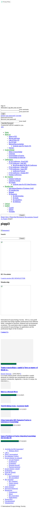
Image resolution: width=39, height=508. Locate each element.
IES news (8, 474)
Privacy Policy (6, 1)
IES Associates (14, 496)
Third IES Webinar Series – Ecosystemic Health (15, 406)
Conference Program (19, 171)
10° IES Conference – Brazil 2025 (18, 161)
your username (24, 109)
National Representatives (16, 144)
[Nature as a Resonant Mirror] (6, 388)
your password (24, 111)
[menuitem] (7, 206)
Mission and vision (14, 138)
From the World (10, 472)
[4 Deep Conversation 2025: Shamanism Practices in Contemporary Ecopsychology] (6, 416)
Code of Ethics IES (14, 140)
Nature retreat (13, 483)
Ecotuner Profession (15, 179)
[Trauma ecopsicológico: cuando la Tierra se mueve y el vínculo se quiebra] (17, 362)
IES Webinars (17, 202)
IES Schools (12, 182)
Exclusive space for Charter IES (22, 146)
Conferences (9, 159)
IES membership (14, 190)
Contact (7, 204)
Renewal (11, 192)
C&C (7, 452)
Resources (8, 490)
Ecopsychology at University (17, 157)
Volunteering (9, 503)
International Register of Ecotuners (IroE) (21, 188)
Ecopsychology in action (8, 364)
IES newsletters (17, 200)
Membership (9, 186)
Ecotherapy (13, 461)
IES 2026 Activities (18, 196)
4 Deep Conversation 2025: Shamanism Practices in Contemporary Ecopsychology (16, 421)
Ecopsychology (9, 150)
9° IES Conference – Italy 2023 (17, 163)
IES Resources (13, 194)
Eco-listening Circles (12, 456)
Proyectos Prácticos (11, 488)
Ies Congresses (14, 476)
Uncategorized (10, 501)
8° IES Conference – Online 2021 (18, 167)
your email (22, 121)
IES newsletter (14, 478)
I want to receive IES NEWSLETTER (13, 278)
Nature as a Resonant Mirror (9, 392)
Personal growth (14, 465)
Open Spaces (9, 487)
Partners (11, 148)
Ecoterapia (8, 470)
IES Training (9, 177)
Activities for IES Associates (10, 409)
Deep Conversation (7, 425)
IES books (15, 198)
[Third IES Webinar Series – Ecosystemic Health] (6, 402)
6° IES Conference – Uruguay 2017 (19, 173)
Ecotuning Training (14, 180)
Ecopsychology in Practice (16, 155)
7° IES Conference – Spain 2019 (18, 169)
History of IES (13, 136)
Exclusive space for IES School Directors (24, 184)
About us (8, 134)
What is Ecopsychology (15, 152)
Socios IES (9, 499)
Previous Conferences (15, 175)
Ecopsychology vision (12, 469)
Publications (13, 497)
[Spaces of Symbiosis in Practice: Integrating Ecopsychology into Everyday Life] (6, 432)
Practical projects (14, 467)
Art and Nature (14, 460)
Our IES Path (12, 142)
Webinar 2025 (13, 451)
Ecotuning (12, 154)
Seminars (12, 485)
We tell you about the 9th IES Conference (25, 165)
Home (7, 132)
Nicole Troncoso (6, 374)
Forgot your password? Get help (11, 115)
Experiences (13, 492)
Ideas (11, 494)
